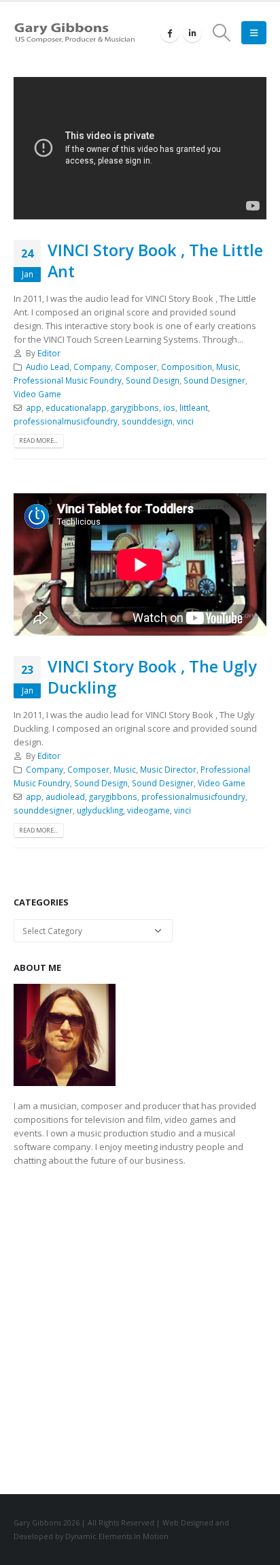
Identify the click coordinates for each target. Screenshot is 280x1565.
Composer (136, 366)
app (33, 407)
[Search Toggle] (221, 33)
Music (227, 366)
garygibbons (135, 407)
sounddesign (147, 421)
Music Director (168, 769)
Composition (186, 366)
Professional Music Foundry (68, 380)
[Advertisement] (140, 1326)
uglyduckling (100, 810)
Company (92, 366)
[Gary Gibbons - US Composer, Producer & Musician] (75, 33)
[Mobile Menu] (253, 32)
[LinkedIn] (192, 32)
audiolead (65, 796)
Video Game (37, 393)
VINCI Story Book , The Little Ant (155, 260)
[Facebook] (169, 32)
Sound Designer (214, 380)
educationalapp (76, 407)
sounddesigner (43, 810)
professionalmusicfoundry (66, 421)
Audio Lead (47, 366)
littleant (193, 407)
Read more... (38, 440)
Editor (48, 352)
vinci (185, 421)
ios (169, 407)
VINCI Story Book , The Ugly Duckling (152, 676)
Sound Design (152, 380)
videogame (148, 810)
